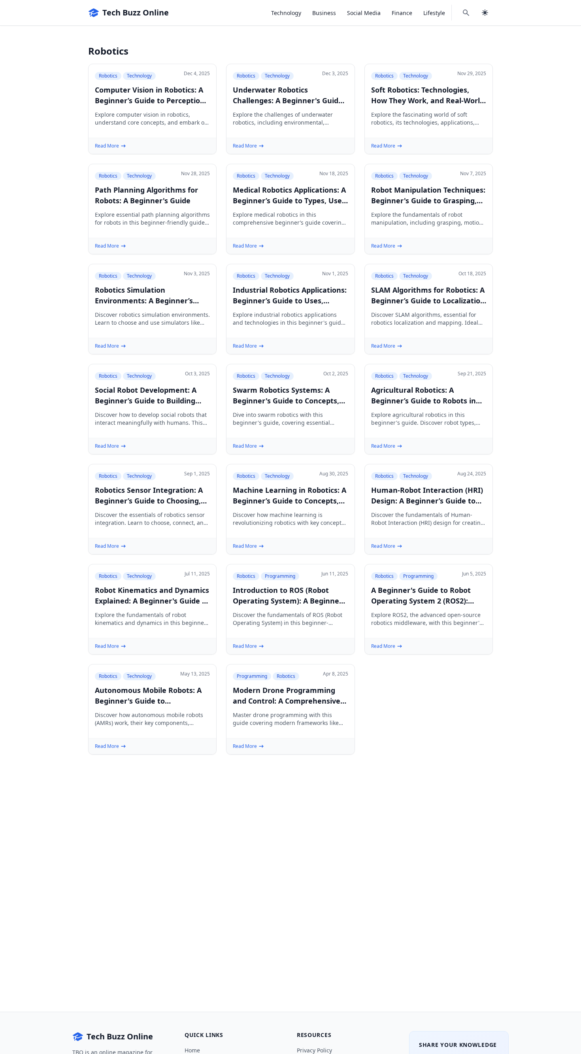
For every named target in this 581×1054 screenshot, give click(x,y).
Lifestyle (434, 13)
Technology (286, 13)
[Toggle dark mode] (485, 13)
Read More (107, 146)
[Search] (466, 13)
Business (324, 13)
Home (192, 1050)
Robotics (108, 75)
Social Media (364, 13)
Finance (402, 13)
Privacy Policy (314, 1050)
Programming (280, 576)
